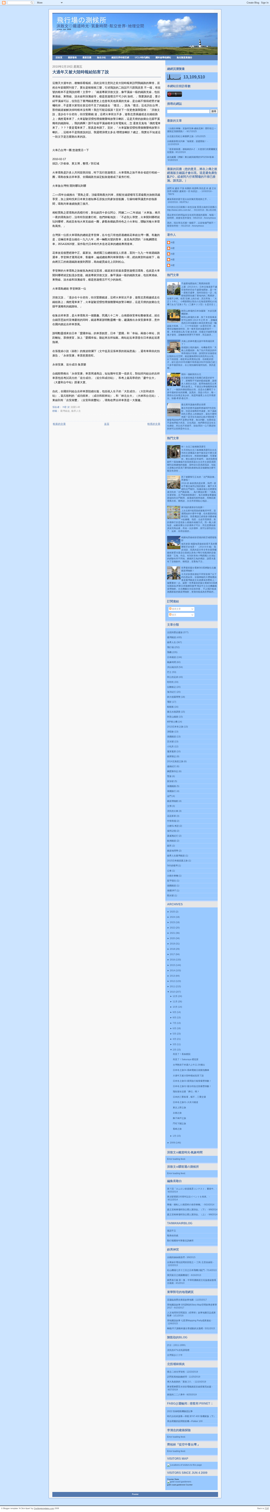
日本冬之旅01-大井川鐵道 (185, 1102)
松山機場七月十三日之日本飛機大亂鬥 (186, 1270)
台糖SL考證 (173, 826)
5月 (174, 1033)
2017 (172, 954)
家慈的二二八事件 (176, 1394)
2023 (172, 922)
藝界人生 (76, 411)
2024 (172, 917)
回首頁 (59, 57)
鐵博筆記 (171, 756)
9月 (174, 1012)
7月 (174, 1023)
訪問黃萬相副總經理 (177, 1376)
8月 (174, 1017)
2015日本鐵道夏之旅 (177, 860)
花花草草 (171, 816)
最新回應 (86, 57)
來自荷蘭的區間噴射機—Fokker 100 (185, 1421)
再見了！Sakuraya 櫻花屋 (185, 1059)
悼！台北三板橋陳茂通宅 (193, 446)
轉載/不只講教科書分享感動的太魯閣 (185, 1328)
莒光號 (170, 741)
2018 (172, 949)
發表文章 (176, 609)
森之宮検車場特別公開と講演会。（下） (187, 1209)
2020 (172, 938)
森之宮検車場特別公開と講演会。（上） (187, 1214)
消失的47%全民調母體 (178, 1350)
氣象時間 (171, 662)
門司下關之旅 (179, 1123)
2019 (172, 943)
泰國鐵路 (171, 786)
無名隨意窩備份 (184, 57)
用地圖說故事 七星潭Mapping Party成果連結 (189, 1320)
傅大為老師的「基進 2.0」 (180, 1381)
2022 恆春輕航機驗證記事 (180, 1411)
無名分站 (101, 57)
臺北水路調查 (173, 712)
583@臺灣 (172, 865)
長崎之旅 (177, 1129)
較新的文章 (59, 423)
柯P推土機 (172, 721)
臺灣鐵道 (65, 411)
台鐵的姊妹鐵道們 (176, 1257)
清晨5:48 (75, 407)
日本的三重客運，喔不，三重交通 (189, 1097)
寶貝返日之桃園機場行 (178, 1275)
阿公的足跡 (172, 677)
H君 (173, 242)
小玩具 (170, 746)
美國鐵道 (171, 736)
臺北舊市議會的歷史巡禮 (193, 404)
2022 (172, 927)
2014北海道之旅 (175, 761)
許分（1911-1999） (177, 1345)
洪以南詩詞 (172, 667)
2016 (172, 959)
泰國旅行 (171, 791)
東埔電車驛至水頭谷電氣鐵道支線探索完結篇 (189, 1386)
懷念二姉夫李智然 (176, 1372)
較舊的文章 (153, 423)
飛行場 (170, 647)
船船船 (170, 707)
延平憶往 (171, 880)
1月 (174, 1136)
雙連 (169, 776)
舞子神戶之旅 (179, 1118)
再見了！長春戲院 (181, 1054)
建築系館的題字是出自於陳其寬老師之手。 (188, 199)
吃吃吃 (170, 682)
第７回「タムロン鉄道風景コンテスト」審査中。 (191, 1189)
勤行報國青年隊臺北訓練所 (180, 1240)
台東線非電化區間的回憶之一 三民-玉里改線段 (190, 1262)
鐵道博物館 (172, 801)
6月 (174, 1028)
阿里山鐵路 (172, 716)
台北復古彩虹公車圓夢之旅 (180, 136)
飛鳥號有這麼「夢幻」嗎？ (186, 1091)
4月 (174, 1039)
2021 (172, 933)
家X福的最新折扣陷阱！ (193, 507)
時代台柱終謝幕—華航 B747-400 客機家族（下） (191, 1416)
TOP (267, 1508)
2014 (172, 970)
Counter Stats (173, 1479)
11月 (175, 1001)
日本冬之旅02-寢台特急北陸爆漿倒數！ (192, 1086)
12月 (175, 996)
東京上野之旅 (179, 1107)
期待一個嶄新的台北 (191, 374)
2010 (172, 992)
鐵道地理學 (172, 850)
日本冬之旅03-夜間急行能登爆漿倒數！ (192, 1081)
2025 (172, 911)
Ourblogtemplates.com (44, 1508)
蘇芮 (169, 845)
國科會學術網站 (163, 57)
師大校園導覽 (173, 697)
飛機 (169, 652)
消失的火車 (172, 811)
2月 (174, 1049)
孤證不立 (171, 1230)
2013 (172, 976)
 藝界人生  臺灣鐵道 (176, 855)
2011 (172, 986)
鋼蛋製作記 (172, 771)
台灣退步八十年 (175, 1355)
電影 (169, 702)
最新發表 (72, 57)
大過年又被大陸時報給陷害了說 (80, 72)
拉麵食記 (171, 687)
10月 (175, 1007)
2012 (172, 981)
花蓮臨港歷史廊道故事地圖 (180, 1299)
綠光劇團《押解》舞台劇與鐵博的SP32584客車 (190, 157)
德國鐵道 (171, 885)
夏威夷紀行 (172, 836)
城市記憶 (171, 831)
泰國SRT (171, 890)
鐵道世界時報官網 (120, 57)
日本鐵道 (171, 657)
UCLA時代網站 (142, 57)
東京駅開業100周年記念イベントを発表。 (187, 1196)
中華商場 (171, 821)
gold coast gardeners (176, 1485)
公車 (169, 870)
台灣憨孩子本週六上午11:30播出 (189, 1064)
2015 (172, 965)
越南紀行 (171, 766)
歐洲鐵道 (171, 841)
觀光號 (170, 895)
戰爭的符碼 (172, 1235)
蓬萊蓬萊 (171, 751)
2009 (172, 1142)
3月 (174, 1044)
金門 (169, 796)
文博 (169, 806)
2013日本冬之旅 (175, 726)
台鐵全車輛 (172, 875)
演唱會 (170, 731)
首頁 (106, 423)
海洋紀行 (171, 692)
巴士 (169, 672)
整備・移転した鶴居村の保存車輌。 (184, 1204)
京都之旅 (177, 1113)
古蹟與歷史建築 (175, 632)
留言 (173, 615)
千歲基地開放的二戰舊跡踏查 (195, 283)
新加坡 (170, 781)
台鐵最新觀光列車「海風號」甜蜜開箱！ (187, 141)
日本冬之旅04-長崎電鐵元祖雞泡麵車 (191, 1070)
